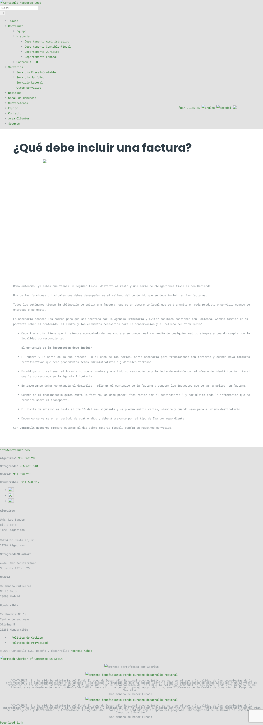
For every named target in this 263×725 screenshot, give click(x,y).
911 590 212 (30, 482)
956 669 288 (27, 458)
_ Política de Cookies (25, 637)
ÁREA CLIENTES (189, 108)
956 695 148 (29, 466)
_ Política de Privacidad (28, 643)
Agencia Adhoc (81, 651)
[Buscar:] (19, 8)
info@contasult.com (15, 450)
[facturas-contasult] (131, 218)
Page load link (11, 722)
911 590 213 (22, 474)
